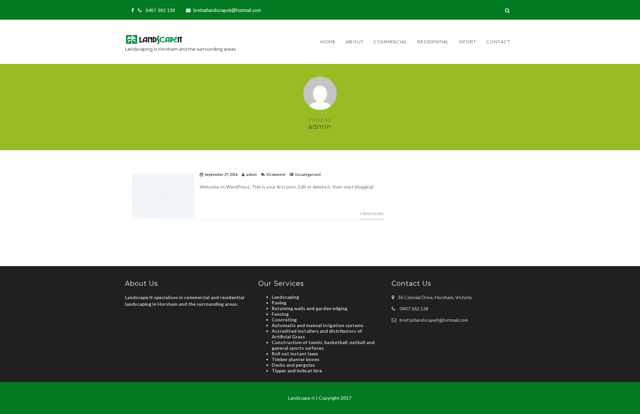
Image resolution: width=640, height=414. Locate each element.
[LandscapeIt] (159, 46)
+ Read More (372, 213)
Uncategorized (308, 174)
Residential (433, 41)
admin (251, 174)
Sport (467, 41)
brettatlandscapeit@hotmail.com (227, 10)
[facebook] (132, 10)
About (354, 41)
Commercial (390, 41)
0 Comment (276, 174)
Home (328, 41)
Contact (498, 41)
